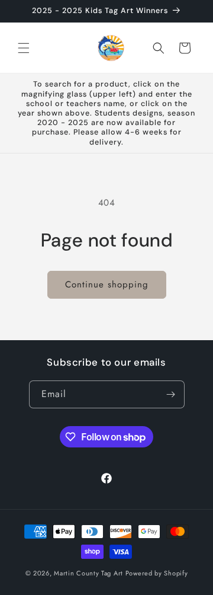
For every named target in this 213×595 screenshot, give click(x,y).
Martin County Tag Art (88, 573)
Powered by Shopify (156, 573)
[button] (24, 48)
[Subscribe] (171, 394)
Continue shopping (107, 284)
